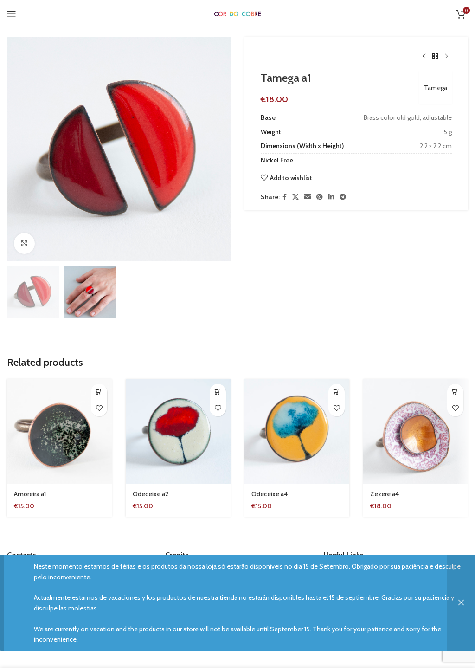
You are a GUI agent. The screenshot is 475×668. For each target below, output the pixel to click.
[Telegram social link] (343, 197)
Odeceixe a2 (150, 494)
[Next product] (446, 56)
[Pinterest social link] (320, 197)
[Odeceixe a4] (296, 431)
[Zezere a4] (415, 431)
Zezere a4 (384, 494)
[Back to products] (435, 56)
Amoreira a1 (30, 494)
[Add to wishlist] (99, 408)
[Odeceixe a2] (178, 431)
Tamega (435, 88)
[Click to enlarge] (24, 243)
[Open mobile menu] (11, 14)
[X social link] (295, 197)
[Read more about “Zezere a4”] (455, 392)
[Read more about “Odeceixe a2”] (218, 392)
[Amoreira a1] (59, 431)
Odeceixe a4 (269, 494)
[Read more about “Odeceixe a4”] (336, 392)
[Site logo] (237, 13)
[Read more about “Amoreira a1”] (99, 392)
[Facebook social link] (284, 197)
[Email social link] (308, 197)
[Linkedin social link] (331, 197)
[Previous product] (424, 56)
